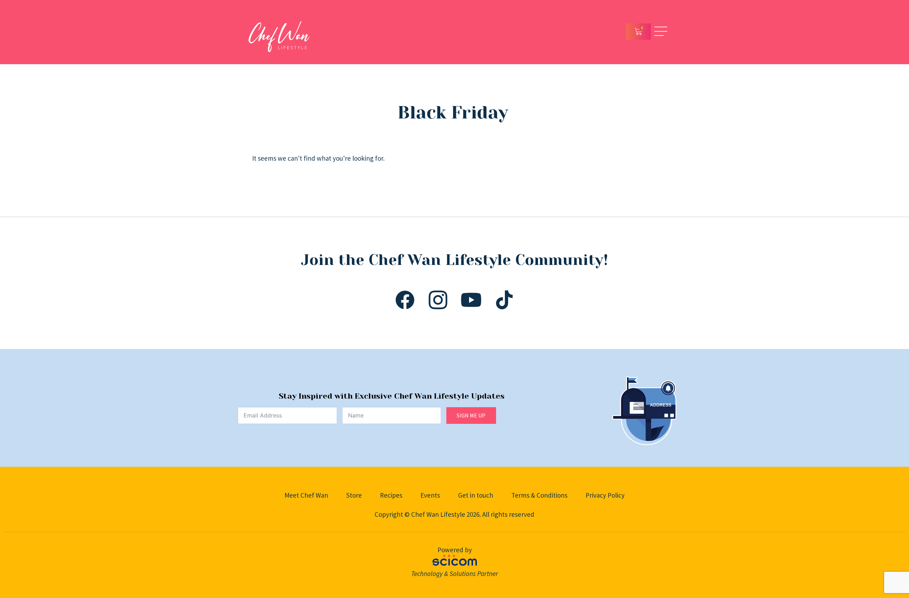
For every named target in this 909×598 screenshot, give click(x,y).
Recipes (391, 495)
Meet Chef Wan (306, 495)
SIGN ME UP (471, 415)
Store (354, 495)
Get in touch (475, 495)
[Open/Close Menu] (660, 31)
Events (430, 495)
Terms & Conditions (539, 495)
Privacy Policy (605, 495)
